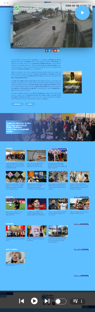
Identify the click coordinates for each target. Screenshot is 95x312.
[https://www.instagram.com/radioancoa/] (52, 51)
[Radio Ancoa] (7, 4)
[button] (17, 104)
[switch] (60, 301)
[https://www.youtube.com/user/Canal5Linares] (55, 51)
